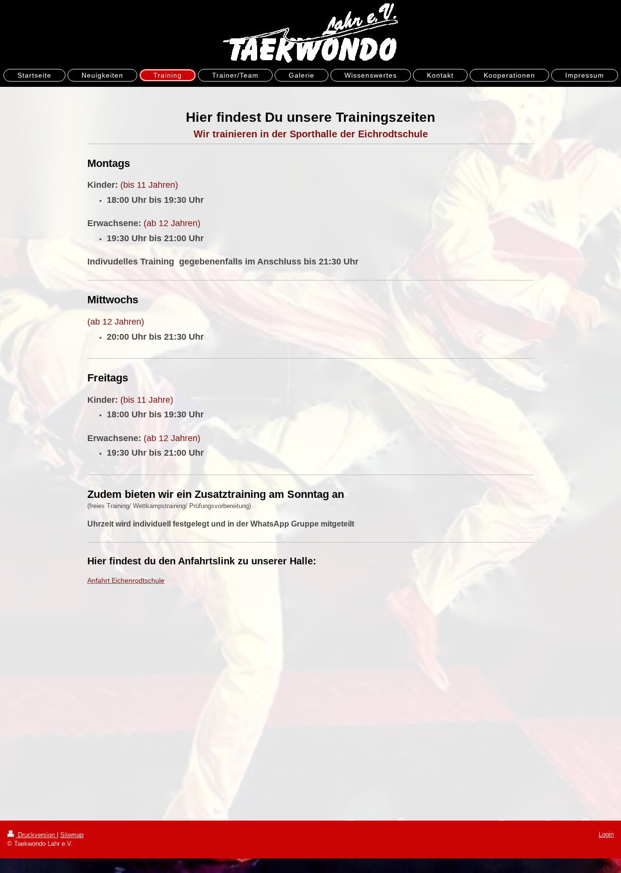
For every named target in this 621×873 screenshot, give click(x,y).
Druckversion (36, 835)
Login (606, 834)
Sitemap (71, 835)
